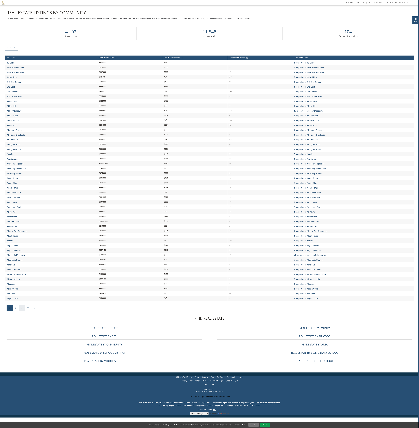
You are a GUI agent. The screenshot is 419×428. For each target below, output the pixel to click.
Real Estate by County (315, 328)
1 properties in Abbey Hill (305, 105)
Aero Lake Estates (15, 206)
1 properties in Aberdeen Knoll (307, 139)
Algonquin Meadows (16, 255)
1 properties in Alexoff (303, 240)
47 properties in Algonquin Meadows (310, 255)
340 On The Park (14, 96)
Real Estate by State (104, 328)
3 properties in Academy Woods (308, 173)
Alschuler (11, 283)
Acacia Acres (12, 158)
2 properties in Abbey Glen (305, 101)
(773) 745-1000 (348, 3)
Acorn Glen (12, 182)
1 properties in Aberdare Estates (308, 130)
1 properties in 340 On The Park (308, 96)
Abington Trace (13, 144)
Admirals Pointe (14, 192)
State (197, 377)
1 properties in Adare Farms (306, 187)
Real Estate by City (104, 336)
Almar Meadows (14, 269)
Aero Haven (12, 202)
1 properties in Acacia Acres (306, 158)
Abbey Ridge (12, 115)
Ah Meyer (11, 211)
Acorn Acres (12, 178)
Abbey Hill (11, 105)
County (205, 377)
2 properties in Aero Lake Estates (308, 206)
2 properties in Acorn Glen (305, 182)
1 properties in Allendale (304, 264)
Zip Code (220, 377)
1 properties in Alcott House (306, 235)
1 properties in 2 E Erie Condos (307, 81)
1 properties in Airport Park (305, 226)
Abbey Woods (13, 120)
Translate (225, 413)
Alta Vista (11, 293)
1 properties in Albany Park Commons (310, 231)
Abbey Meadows (14, 110)
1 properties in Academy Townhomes (310, 168)
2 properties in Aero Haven (305, 202)
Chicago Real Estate (184, 377)
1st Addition (12, 77)
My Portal (379, 3)
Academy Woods (14, 173)
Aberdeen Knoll (13, 139)
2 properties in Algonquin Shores (308, 259)
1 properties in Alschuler (304, 283)
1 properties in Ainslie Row (305, 216)
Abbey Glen (12, 101)
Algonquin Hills (13, 245)
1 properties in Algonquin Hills (307, 245)
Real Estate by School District (104, 352)
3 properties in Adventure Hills (307, 197)
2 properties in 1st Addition (305, 77)
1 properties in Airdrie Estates (307, 221)
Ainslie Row (12, 216)
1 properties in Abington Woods (307, 149)
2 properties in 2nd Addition (306, 91)
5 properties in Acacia (303, 154)
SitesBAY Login (232, 381)
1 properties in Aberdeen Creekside (309, 134)
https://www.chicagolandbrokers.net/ (215, 396)
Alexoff (10, 240)
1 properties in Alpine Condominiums (310, 274)
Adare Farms (12, 187)
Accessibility (195, 381)
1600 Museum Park (15, 72)
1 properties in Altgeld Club (306, 298)
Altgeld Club (12, 298)
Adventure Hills (13, 197)
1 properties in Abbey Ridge (306, 115)
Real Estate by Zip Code (314, 336)
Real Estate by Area (314, 344)
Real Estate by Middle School (104, 361)
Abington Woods (14, 149)
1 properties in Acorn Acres (306, 178)
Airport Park (12, 226)
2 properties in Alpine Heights (307, 279)
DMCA (205, 381)
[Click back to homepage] (2, 2)
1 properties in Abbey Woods (306, 120)
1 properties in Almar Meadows (307, 269)
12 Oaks (10, 62)
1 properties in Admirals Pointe (307, 192)
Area (241, 377)
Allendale (11, 264)
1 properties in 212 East (304, 86)
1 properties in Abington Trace (307, 144)
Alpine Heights (13, 279)
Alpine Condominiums (16, 274)
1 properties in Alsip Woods (306, 288)
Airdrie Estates (13, 221)
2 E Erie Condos (14, 81)
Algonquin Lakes (14, 250)
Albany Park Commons (17, 231)
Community (231, 377)
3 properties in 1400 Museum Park (309, 67)
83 (28, 308)
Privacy (184, 381)
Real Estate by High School (314, 361)
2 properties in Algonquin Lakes (308, 250)
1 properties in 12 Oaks (304, 62)
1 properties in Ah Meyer (304, 211)
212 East (11, 86)
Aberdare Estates (14, 130)
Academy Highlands (15, 163)
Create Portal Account (402, 3)
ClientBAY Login (216, 381)
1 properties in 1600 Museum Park (309, 72)
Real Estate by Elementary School (314, 352)
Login (389, 3)
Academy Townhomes (16, 168)
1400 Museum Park (15, 67)
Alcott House (12, 235)
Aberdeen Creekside (16, 134)
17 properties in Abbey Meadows (308, 110)
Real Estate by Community (104, 344)
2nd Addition (12, 91)
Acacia (10, 154)
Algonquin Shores (14, 259)
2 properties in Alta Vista (304, 293)
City (212, 377)
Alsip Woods (12, 288)
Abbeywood (12, 125)
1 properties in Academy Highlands (309, 163)
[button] (415, 20)
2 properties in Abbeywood (305, 125)
